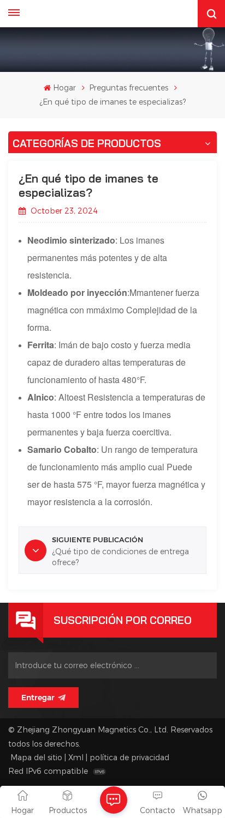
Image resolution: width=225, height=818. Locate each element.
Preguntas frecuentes (128, 87)
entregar (38, 697)
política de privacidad (129, 757)
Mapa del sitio (36, 757)
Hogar (64, 87)
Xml (76, 757)
